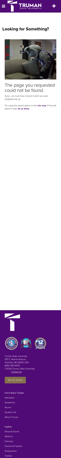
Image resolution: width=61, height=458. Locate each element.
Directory (9, 441)
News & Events (12, 431)
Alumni (8, 407)
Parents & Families (13, 446)
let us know (23, 108)
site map (41, 105)
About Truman (11, 417)
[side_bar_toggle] (2, 6)
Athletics (9, 436)
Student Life (10, 412)
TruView (8, 456)
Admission (9, 397)
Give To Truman (15, 380)
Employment (11, 451)
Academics (10, 402)
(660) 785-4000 (12, 365)
